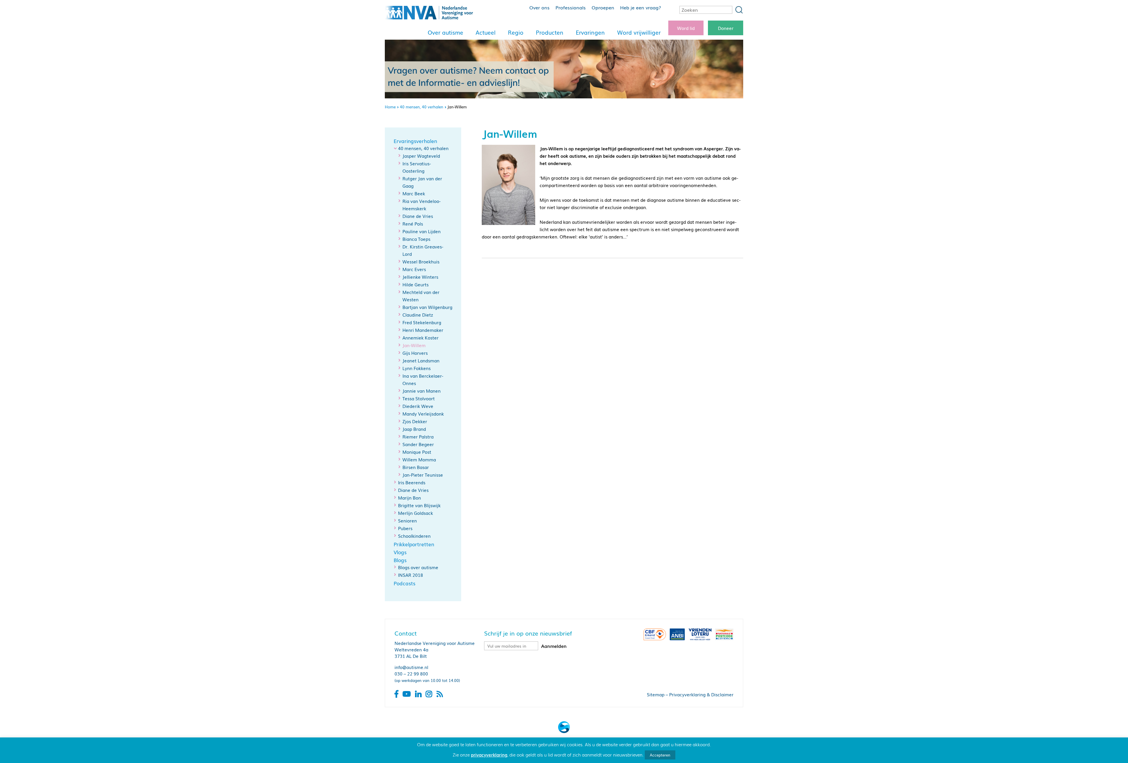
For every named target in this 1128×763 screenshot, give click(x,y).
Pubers (405, 528)
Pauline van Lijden (421, 231)
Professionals (570, 7)
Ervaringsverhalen (415, 141)
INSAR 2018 (410, 575)
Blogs (400, 560)
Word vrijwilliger (639, 32)
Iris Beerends (411, 482)
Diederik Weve (417, 406)
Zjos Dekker (414, 421)
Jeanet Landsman (420, 360)
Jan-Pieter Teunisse (422, 474)
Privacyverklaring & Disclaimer (701, 694)
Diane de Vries (417, 216)
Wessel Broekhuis (420, 261)
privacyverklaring (489, 754)
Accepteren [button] (660, 755)
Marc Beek (413, 193)
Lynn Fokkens (416, 368)
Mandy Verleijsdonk (423, 413)
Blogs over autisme (418, 567)
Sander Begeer (418, 444)
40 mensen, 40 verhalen (421, 107)
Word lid (686, 28)
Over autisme (445, 32)
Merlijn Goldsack (415, 513)
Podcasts (404, 583)
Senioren (407, 520)
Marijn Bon (409, 497)
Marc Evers (414, 269)
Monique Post (416, 451)
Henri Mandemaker (422, 330)
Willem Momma (419, 459)
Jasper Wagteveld (421, 155)
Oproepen (603, 7)
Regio (515, 32)
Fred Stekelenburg (421, 322)
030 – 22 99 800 (411, 673)
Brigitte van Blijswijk (419, 505)
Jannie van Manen (421, 390)
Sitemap (655, 694)
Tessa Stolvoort (418, 398)
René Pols (412, 223)
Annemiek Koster (420, 337)
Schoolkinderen (414, 535)
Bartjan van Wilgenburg (427, 307)
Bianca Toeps (416, 239)
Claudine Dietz (417, 314)
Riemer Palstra (418, 436)
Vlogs (400, 552)
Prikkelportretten (414, 544)
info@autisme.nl (411, 667)
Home (390, 107)
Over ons (539, 7)
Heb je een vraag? (640, 7)
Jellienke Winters (420, 276)
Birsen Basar (415, 467)
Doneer (725, 28)
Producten (549, 32)
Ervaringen (590, 32)
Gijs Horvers (415, 352)
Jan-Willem (414, 345)
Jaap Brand (414, 429)
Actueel (486, 32)
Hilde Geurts (415, 284)
